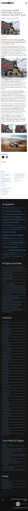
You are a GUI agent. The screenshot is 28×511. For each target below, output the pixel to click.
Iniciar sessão (5, 480)
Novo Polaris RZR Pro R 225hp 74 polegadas (13, 286)
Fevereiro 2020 (6, 344)
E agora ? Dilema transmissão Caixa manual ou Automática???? (14, 456)
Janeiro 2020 (5, 346)
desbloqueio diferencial (18, 225)
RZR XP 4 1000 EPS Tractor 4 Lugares (12, 450)
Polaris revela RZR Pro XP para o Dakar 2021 (13, 289)
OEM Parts (6, 238)
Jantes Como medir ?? (7, 444)
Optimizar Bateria (7, 242)
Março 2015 (5, 429)
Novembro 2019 (6, 352)
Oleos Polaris (15, 238)
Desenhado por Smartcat (19, 507)
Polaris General (18, 244)
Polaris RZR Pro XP (5, 252)
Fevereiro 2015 (6, 432)
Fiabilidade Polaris (5, 227)
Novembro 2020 (6, 332)
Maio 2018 (5, 380)
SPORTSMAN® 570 (7, 300)
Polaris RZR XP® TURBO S (9, 460)
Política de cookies (7, 272)
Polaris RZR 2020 (5, 250)
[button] (7, 128)
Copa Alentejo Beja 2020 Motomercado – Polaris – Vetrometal (13, 310)
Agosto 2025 (5, 324)
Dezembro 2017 (6, 392)
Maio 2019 (5, 363)
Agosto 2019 (5, 361)
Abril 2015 (5, 426)
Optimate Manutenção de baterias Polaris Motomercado (12, 240)
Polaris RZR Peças (17, 250)
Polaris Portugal (10, 247)
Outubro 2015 (6, 412)
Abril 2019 (5, 366)
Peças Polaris (19, 242)
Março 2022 (5, 327)
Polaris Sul (12, 252)
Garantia (4, 281)
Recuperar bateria (8, 254)
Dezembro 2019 (6, 349)
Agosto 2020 (5, 335)
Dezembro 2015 (6, 409)
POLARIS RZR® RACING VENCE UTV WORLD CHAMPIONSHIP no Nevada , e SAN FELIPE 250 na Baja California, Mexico (6, 178)
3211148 (4, 207)
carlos (17, 18)
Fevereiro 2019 (6, 372)
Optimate (21, 238)
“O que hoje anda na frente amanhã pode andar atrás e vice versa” (14, 293)
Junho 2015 (5, 420)
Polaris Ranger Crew (21, 247)
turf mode (12, 256)
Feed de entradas (6, 482)
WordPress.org (6, 488)
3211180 (10, 207)
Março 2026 (5, 321)
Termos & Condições (7, 275)
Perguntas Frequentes (7, 278)
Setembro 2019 (6, 358)
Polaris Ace (4, 244)
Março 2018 (5, 383)
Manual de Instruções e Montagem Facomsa (13, 470)
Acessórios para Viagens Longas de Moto (12, 267)
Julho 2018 (5, 378)
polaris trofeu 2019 (18, 252)
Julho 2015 (5, 417)
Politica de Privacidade (8, 284)
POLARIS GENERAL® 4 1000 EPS (11, 297)
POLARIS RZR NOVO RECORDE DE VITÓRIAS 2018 (6, 190)
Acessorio (15, 207)
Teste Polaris (7, 256)
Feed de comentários (7, 485)
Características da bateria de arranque (12, 269)
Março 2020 (5, 341)
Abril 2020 (5, 338)
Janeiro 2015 (5, 434)
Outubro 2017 (6, 395)
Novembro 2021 (6, 329)
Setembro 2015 (6, 415)
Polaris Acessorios (10, 244)
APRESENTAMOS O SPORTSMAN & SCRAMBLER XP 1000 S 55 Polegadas (12, 303)
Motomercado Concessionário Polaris (12, 229)
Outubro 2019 (6, 355)
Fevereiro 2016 (6, 403)
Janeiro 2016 (5, 406)
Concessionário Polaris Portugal (12, 209)
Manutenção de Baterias (17, 227)
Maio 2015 (5, 423)
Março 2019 (5, 369)
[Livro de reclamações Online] (21, 503)
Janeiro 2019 (5, 375)
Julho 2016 (5, 397)
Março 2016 (5, 400)
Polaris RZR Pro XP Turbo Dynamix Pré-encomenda (12, 463)
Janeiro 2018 (5, 389)
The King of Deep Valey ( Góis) (10, 307)
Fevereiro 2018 (6, 386)
